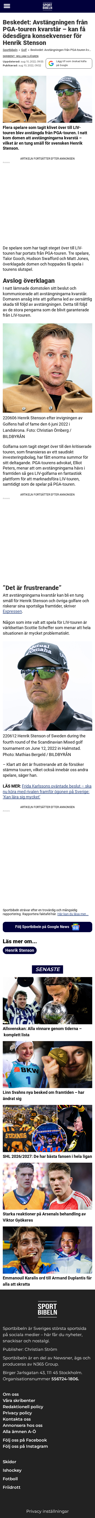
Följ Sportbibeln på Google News (42, 927)
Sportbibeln (10, 50)
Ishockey (12, 1470)
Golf (24, 50)
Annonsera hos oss (22, 1425)
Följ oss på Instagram (25, 1446)
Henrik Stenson (19, 950)
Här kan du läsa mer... (73, 914)
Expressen (12, 611)
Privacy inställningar (47, 1511)
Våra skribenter (19, 1400)
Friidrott (12, 1487)
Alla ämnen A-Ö (19, 1431)
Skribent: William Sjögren (21, 56)
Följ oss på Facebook (25, 1440)
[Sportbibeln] (47, 6)
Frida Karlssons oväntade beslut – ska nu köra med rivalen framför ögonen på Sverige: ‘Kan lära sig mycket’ (47, 791)
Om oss (11, 1394)
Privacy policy (17, 1413)
